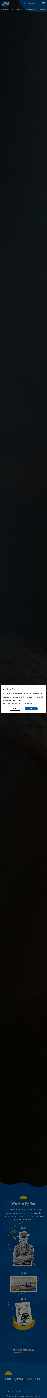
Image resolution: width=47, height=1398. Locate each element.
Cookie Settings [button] (12, 704)
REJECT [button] (15, 708)
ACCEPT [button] (31, 708)
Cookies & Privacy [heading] (12, 689)
